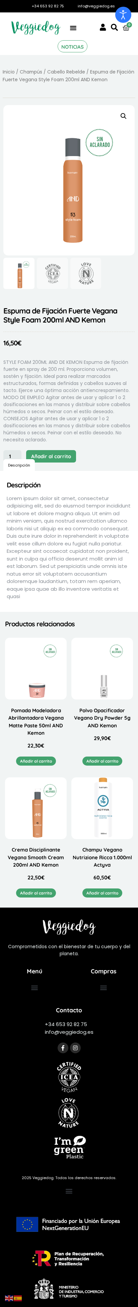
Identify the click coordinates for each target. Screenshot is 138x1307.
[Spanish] (18, 1298)
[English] (9, 1298)
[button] (73, 27)
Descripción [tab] (19, 465)
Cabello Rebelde (66, 72)
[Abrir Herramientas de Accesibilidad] (123, 15)
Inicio (9, 72)
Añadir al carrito (51, 456)
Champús (31, 72)
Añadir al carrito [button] (36, 761)
